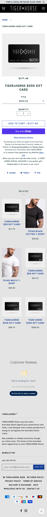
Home (5, 20)
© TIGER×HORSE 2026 (14, 477)
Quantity (24, 109)
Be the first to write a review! (23, 393)
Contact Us (33, 488)
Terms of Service (32, 481)
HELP (35, 485)
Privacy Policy (13, 481)
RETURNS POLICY (35, 477)
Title (23, 97)
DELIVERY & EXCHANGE (20, 485)
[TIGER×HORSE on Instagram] (26, 511)
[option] (23, 55)
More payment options (23, 137)
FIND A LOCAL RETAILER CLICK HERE (23, 2)
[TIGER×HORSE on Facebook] (21, 511)
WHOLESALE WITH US (14, 488)
